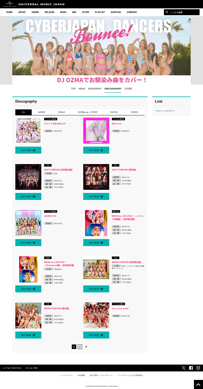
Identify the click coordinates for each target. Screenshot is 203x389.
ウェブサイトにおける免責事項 (130, 375)
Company (132, 12)
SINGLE (61, 112)
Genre (35, 12)
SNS (74, 12)
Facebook (191, 368)
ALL (23, 112)
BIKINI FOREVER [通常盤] (56, 308)
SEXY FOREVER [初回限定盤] (58, 170)
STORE (85, 12)
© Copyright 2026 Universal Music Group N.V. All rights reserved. (101, 386)
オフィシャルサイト (166, 111)
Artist (22, 12)
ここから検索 (167, 12)
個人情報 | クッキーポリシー (101, 375)
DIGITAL (114, 112)
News (63, 12)
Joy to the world (120, 308)
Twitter (183, 368)
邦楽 (35, 368)
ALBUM (41, 112)
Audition (116, 12)
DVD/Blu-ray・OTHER (87, 112)
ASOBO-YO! (50, 216)
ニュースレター (66, 375)
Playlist (100, 12)
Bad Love (117, 123)
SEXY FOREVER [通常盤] (124, 170)
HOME (9, 12)
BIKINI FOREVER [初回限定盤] (126, 262)
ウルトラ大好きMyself (54, 123)
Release (49, 12)
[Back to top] (198, 384)
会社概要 (81, 375)
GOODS (134, 112)
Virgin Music (16, 368)
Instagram (198, 368)
